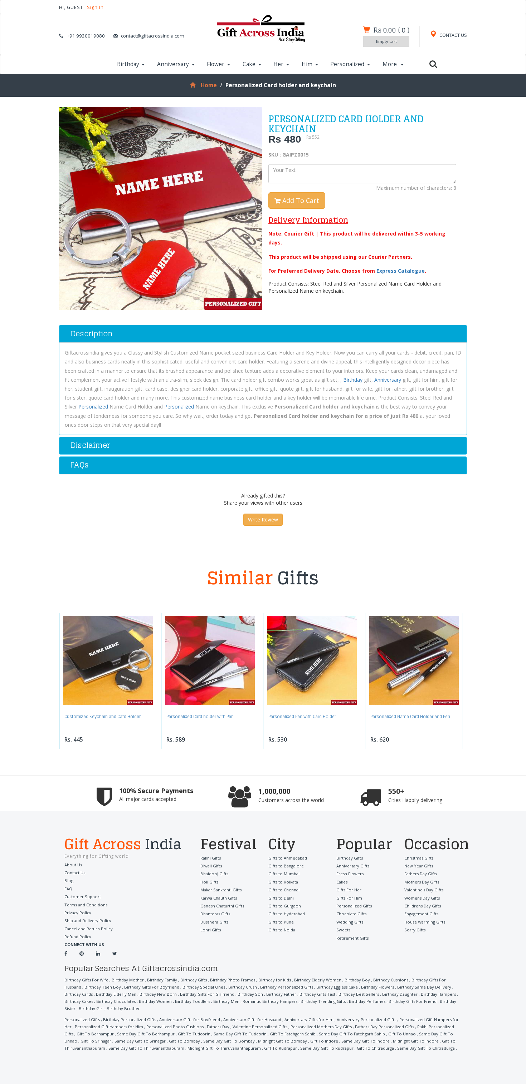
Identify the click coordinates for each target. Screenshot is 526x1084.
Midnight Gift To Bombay (282, 1041)
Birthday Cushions (390, 979)
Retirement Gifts (352, 938)
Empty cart (386, 41)
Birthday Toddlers (192, 1001)
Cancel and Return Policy (88, 928)
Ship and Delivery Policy (87, 920)
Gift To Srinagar (96, 1041)
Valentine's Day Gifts (423, 889)
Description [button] (91, 333)
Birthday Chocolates (116, 1001)
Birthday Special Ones (203, 987)
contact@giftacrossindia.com (152, 36)
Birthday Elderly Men (116, 994)
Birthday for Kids (274, 979)
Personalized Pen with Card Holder (302, 716)
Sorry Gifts (414, 929)
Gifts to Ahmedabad (287, 858)
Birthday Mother (128, 979)
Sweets (343, 929)
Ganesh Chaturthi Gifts (222, 906)
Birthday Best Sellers (359, 994)
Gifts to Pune (281, 922)
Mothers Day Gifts (421, 882)
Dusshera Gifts (214, 922)
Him (307, 64)
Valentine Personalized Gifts (260, 1026)
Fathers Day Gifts (420, 873)
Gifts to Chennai (283, 889)
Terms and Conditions (85, 904)
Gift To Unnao (402, 1033)
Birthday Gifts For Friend (413, 1001)
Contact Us (74, 872)
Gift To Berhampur (95, 1033)
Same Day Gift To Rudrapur (327, 1048)
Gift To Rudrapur (280, 1048)
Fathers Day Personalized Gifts (384, 1026)
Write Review (263, 519)
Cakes (341, 882)
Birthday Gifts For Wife (86, 979)
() (391, 30)
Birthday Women (155, 1001)
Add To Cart (300, 200)
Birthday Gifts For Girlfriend (207, 994)
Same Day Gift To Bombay (229, 1041)
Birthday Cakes (78, 1001)
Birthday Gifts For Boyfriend (151, 987)
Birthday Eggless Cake (337, 987)
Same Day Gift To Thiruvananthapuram (146, 1048)
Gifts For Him (349, 898)
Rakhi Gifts (210, 858)
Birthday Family (162, 979)
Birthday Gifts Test (317, 994)
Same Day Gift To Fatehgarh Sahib (352, 1033)
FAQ (68, 888)
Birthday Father (281, 994)
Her (278, 64)
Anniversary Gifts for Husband (252, 1019)
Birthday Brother (123, 1008)
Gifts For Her (348, 889)
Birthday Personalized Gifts (286, 987)
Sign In (95, 7)
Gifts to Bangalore (286, 865)
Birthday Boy (357, 979)
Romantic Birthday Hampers (270, 1001)
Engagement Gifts (421, 913)
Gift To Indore (324, 1041)
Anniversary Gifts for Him (308, 1019)
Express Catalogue (400, 270)
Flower (215, 64)
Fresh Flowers (350, 873)
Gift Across (123, 844)
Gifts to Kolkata (283, 882)
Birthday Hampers (438, 994)
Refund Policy (77, 936)
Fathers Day (218, 1026)
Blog (68, 880)
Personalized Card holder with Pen (200, 716)
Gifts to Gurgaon (284, 906)
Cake (249, 64)
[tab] (263, 333)
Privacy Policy (77, 912)
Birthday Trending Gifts (323, 1001)
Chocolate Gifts (351, 913)
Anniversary (173, 64)
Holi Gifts (209, 882)
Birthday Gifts (349, 858)
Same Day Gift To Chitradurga (426, 1048)
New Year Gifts (418, 865)
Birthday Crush (242, 987)
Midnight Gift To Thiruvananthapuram (224, 1048)
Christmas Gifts (418, 858)
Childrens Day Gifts (422, 906)
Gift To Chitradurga (375, 1048)
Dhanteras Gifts (215, 913)
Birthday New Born (158, 994)
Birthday (128, 64)
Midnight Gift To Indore (416, 1041)
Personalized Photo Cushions (175, 1026)
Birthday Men (226, 1001)
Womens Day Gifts (422, 898)
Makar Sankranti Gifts (221, 889)
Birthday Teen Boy (102, 987)
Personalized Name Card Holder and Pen (410, 716)
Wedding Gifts (349, 922)
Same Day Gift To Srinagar (140, 1041)
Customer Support (82, 896)
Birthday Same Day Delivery (424, 987)
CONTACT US (452, 35)
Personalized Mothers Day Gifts (321, 1026)
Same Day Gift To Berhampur (146, 1033)
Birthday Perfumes (367, 1001)
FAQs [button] (79, 464)
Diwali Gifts (211, 865)
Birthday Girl (91, 1008)
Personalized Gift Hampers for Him (109, 1026)
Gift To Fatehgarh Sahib (293, 1033)
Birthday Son (250, 994)
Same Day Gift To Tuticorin (240, 1033)
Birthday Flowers (377, 987)
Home (209, 85)
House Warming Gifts (424, 922)
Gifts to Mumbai (283, 873)
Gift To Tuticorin (194, 1033)
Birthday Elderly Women (317, 979)
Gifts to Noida (281, 929)
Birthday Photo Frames (232, 979)
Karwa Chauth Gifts (218, 898)
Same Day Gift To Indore (365, 1041)
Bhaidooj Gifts (214, 873)
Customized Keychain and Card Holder (102, 716)
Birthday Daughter (400, 994)
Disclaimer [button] (90, 445)
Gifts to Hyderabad (286, 913)
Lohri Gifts (210, 929)
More (390, 64)
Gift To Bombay (184, 1041)
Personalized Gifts (354, 906)
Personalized (347, 64)
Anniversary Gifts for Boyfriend (189, 1019)
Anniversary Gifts (352, 865)
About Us (73, 864)
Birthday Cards (78, 994)
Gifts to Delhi (281, 898)
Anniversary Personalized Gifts (366, 1019)
